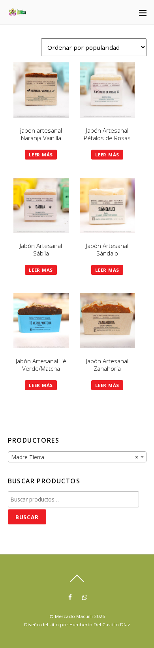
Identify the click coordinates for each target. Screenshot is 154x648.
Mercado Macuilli (74, 616)
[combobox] (77, 456)
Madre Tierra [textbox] (74, 457)
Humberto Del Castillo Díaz (99, 624)
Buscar (27, 517)
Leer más (41, 155)
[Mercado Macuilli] (18, 13)
